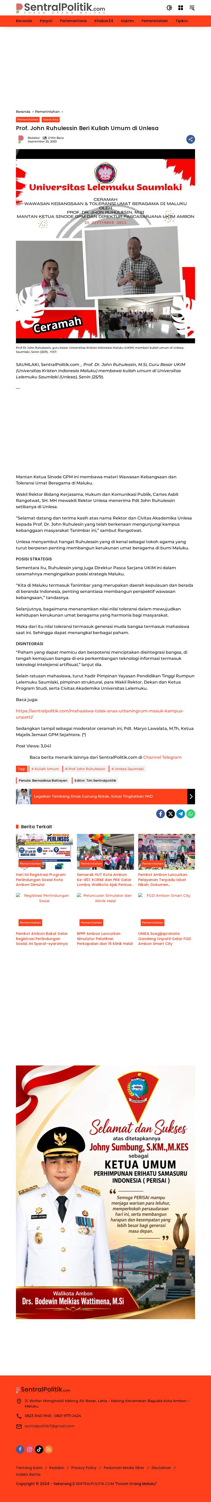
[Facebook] (160, 813)
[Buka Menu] (181, 8)
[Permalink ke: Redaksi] (22, 139)
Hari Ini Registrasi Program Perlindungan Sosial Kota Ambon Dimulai (41, 879)
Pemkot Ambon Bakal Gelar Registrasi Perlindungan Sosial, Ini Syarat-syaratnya (42, 938)
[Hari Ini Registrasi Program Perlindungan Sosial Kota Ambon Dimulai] (44, 852)
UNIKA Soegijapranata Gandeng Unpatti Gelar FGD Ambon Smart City (164, 938)
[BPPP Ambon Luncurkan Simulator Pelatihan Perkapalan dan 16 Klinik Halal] (105, 911)
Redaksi (34, 137)
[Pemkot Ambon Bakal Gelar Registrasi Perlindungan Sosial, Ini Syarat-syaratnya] (44, 911)
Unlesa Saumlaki (129, 769)
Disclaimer (161, 1467)
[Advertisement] (105, 68)
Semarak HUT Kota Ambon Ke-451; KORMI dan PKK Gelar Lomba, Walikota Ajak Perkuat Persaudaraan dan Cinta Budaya (105, 879)
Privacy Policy (83, 1467)
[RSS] (49, 1449)
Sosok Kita (50, 119)
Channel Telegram (162, 757)
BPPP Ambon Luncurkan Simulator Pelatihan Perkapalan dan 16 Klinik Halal (105, 938)
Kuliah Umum (47, 769)
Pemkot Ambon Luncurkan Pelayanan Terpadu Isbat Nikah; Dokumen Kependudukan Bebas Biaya (165, 879)
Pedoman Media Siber (124, 1467)
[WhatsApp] (190, 813)
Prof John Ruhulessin (86, 769)
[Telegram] (180, 813)
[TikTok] (39, 1449)
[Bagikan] (190, 139)
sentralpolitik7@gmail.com (49, 1426)
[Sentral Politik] (61, 7)
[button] (169, 8)
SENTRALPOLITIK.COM (95, 1483)
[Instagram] (29, 1449)
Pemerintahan (27, 119)
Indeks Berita (28, 1474)
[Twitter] (170, 813)
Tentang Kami (29, 1467)
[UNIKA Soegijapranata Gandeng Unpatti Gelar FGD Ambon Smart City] (166, 911)
